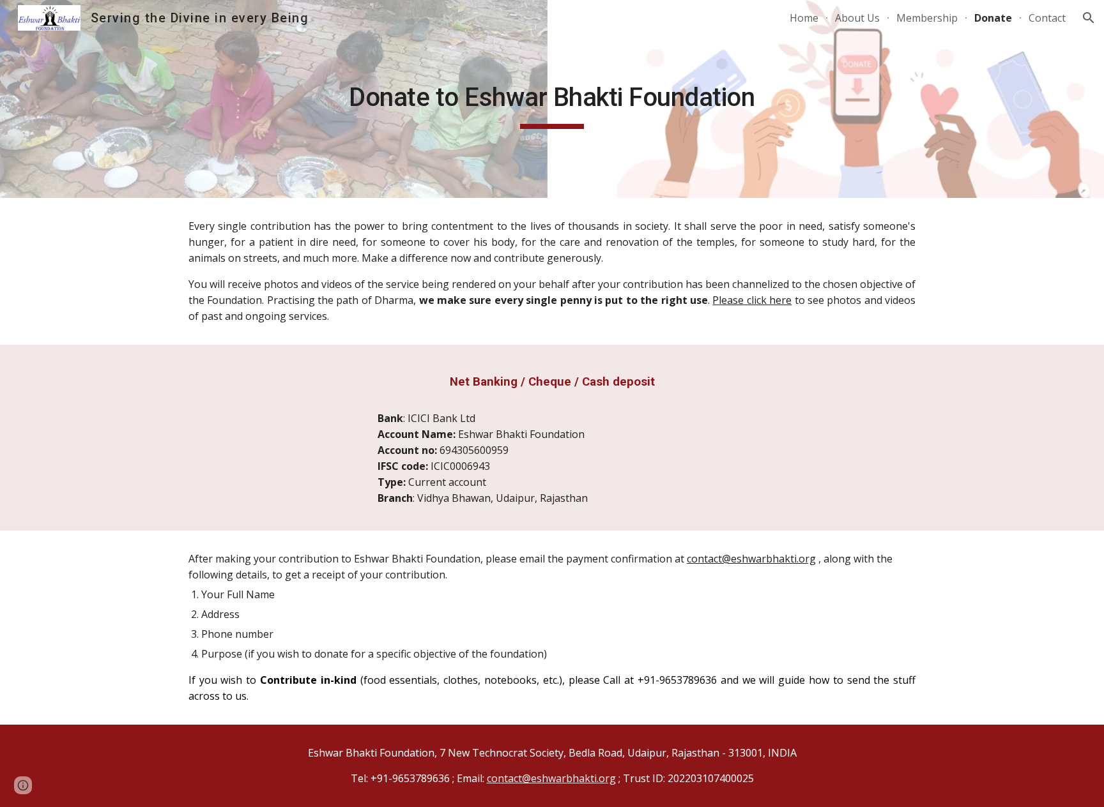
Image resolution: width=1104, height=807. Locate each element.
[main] (552, 99)
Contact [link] (1047, 18)
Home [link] (804, 18)
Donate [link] (993, 18)
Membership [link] (927, 18)
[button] (1088, 18)
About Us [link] (857, 18)
